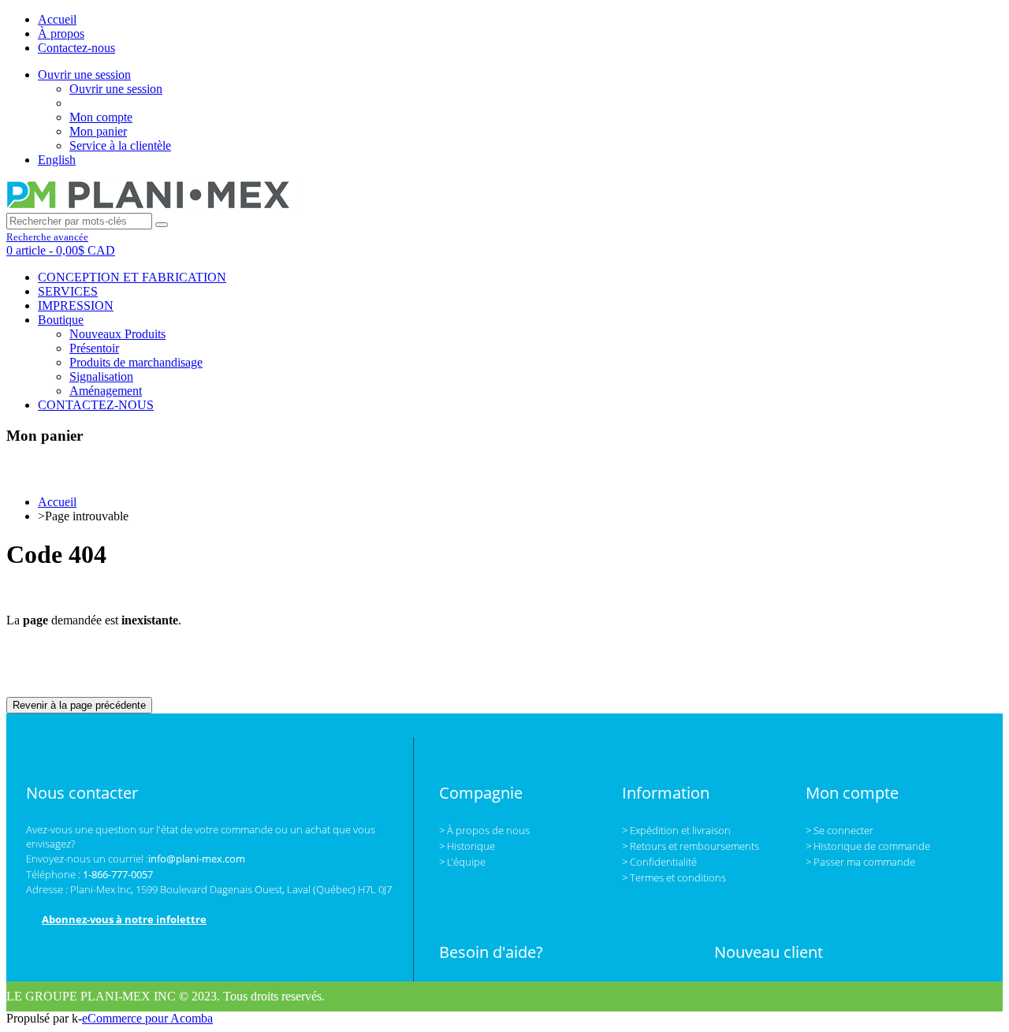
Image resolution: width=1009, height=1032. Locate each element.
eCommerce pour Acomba (147, 1018)
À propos (61, 33)
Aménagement (105, 390)
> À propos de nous (484, 830)
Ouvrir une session (84, 74)
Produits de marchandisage (136, 362)
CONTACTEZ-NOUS (96, 405)
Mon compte (100, 117)
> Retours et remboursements (690, 846)
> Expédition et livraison (676, 830)
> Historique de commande (868, 846)
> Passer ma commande (860, 862)
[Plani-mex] (152, 205)
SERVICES (68, 291)
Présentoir (94, 348)
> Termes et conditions (674, 877)
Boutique (61, 319)
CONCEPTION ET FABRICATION (132, 277)
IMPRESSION (76, 305)
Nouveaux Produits (117, 334)
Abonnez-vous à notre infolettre (124, 919)
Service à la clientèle (120, 145)
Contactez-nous (76, 47)
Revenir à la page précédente (79, 705)
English (57, 159)
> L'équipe (462, 862)
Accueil (57, 19)
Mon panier (98, 131)
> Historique (467, 846)
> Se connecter (839, 830)
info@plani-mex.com (196, 858)
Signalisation (101, 376)
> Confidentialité (659, 862)
